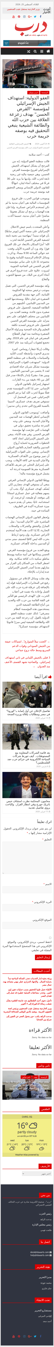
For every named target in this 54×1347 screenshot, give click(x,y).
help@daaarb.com (40, 1255)
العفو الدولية (37, 147)
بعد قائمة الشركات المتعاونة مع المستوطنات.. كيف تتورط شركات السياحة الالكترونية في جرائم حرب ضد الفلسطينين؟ (28, 757)
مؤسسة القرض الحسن (15, 147)
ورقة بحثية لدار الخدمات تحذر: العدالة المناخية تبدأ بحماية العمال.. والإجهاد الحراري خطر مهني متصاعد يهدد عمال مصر (27, 981)
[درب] (48, 51)
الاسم (48, 884)
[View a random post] (28, 51)
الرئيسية (45, 92)
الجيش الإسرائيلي (22, 143)
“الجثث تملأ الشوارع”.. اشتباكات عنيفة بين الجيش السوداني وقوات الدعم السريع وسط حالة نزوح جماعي (27, 646)
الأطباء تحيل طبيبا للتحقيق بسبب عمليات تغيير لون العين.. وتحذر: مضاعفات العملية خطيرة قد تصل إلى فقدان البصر (29, 992)
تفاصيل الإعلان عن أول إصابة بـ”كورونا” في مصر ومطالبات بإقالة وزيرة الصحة (28, 712)
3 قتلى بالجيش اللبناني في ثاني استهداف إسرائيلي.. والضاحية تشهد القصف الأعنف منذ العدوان (27, 662)
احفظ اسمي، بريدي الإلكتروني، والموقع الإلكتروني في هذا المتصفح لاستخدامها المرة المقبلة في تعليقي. (27, 946)
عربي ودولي (33, 92)
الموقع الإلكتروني (42, 919)
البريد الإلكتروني (42, 902)
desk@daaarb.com (40, 1252)
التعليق (47, 839)
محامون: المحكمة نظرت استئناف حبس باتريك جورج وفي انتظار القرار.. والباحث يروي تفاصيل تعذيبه (27, 804)
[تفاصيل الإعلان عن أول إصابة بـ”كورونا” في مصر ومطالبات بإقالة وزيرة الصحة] (27, 683)
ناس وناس (45, 1080)
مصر (5, 1077)
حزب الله (28, 147)
